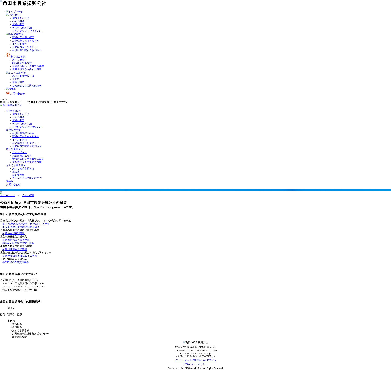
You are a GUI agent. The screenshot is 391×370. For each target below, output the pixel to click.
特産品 (9, 181)
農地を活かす (19, 59)
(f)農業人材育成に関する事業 (18, 243)
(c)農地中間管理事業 (13, 233)
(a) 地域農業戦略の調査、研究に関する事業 (26, 223)
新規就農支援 (13, 130)
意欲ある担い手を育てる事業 (28, 66)
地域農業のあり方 (22, 63)
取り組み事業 (13, 149)
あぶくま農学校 (15, 165)
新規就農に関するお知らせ (27, 50)
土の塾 (16, 79)
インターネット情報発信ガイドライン (195, 360)
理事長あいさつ (20, 18)
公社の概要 (18, 21)
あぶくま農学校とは (23, 76)
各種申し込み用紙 (22, 27)
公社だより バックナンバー (27, 31)
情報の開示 (18, 24)
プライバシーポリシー (195, 364)
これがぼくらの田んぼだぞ (27, 85)
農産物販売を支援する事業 (27, 69)
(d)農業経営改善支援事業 (16, 239)
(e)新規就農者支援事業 (14, 249)
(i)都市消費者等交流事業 (15, 262)
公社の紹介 (12, 111)
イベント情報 (19, 44)
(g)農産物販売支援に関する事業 (19, 255)
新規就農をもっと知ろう (25, 40)
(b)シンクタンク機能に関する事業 (20, 227)
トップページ (7, 195)
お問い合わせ (13, 184)
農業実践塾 (18, 82)
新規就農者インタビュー (25, 47)
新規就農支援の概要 (23, 37)
